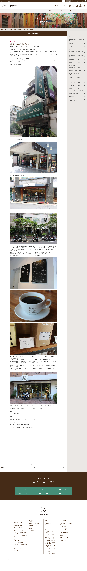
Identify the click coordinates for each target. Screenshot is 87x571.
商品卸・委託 (62, 489)
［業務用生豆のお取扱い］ (65, 521)
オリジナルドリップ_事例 (74, 82)
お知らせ (25, 11)
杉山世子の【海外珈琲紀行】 (75, 65)
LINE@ (24, 489)
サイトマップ (63, 540)
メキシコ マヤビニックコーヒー (20, 527)
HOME (15, 520)
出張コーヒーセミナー (24, 493)
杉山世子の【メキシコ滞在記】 (75, 62)
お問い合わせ (62, 493)
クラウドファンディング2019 (75, 88)
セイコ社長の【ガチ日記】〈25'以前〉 (76, 56)
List (33, 467)
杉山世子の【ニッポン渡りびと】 (76, 67)
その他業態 (31, 530)
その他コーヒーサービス (18, 548)
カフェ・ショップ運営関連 (74, 85)
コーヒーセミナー (17, 547)
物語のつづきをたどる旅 (74, 59)
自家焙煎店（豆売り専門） (34, 523)
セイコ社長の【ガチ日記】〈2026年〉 (76, 52)
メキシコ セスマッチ (18, 528)
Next (63, 467)
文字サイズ (60, 1)
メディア (71, 43)
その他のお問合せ (63, 529)
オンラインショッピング (40, 11)
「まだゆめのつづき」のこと (20, 522)
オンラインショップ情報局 (74, 77)
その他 (71, 103)
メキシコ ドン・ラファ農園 (19, 530)
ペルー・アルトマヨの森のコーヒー (20, 536)
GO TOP (83, 487)
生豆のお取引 (43, 489)
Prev (3, 467)
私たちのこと (18, 11)
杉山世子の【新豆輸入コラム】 (75, 70)
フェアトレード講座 (18, 550)
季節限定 (31, 528)
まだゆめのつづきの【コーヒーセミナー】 (76, 74)
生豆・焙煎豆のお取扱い (18, 540)
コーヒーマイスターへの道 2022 (76, 90)
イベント (71, 46)
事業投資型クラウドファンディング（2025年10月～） (76, 99)
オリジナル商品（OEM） (18, 542)
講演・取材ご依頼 (43, 493)
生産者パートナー (52, 11)
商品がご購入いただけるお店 (34, 526)
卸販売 (31, 11)
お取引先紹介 (61, 11)
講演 (70, 49)
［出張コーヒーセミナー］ (65, 526)
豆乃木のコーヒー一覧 (73, 93)
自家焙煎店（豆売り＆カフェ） (35, 521)
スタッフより (72, 96)
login (85, 1)
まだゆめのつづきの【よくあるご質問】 (76, 40)
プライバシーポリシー (65, 537)
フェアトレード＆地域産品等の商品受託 (20, 545)
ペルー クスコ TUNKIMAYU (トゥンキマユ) (20, 533)
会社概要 (62, 535)
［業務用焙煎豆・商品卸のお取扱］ (66, 524)
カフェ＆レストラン (33, 525)
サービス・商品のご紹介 (74, 79)
